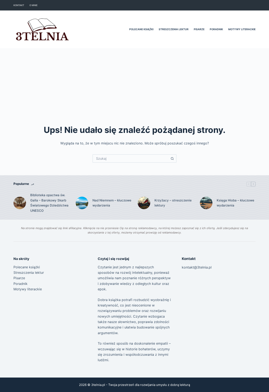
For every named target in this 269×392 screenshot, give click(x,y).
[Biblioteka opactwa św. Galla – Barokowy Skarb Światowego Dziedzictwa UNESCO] (19, 203)
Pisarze (199, 29)
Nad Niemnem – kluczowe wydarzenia (111, 203)
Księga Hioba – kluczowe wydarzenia (235, 203)
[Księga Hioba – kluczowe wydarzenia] (206, 203)
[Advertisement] (134, 79)
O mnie (33, 5)
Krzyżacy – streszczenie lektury (173, 203)
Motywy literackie (242, 29)
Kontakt (18, 5)
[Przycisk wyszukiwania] (172, 158)
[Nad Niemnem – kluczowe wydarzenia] (82, 203)
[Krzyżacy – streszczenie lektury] (144, 203)
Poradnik (216, 29)
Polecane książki (141, 29)
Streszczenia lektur (174, 29)
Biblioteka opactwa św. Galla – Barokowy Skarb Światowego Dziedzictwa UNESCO (49, 203)
